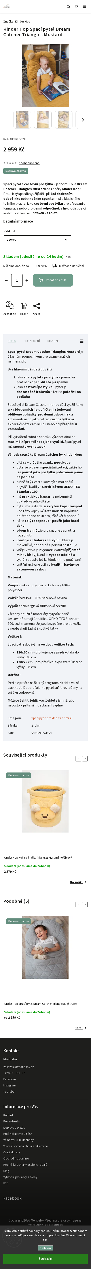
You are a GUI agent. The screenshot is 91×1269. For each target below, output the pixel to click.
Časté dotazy (11, 1152)
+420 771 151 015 (14, 1073)
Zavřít (77, 322)
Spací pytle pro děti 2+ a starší (51, 718)
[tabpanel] (45, 827)
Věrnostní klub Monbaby (18, 1140)
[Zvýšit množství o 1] (27, 280)
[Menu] (84, 6)
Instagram (9, 1085)
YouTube (8, 1092)
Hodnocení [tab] (32, 341)
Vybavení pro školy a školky (20, 1177)
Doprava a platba (14, 1127)
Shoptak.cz (57, 1224)
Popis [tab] (12, 341)
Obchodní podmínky (16, 1158)
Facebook (9, 1079)
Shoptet (39, 1224)
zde (45, 1240)
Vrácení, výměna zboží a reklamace (25, 1146)
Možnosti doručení (71, 266)
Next (86, 759)
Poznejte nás (11, 1121)
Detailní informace (18, 221)
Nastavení (45, 1248)
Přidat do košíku (56, 280)
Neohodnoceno (29, 163)
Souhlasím (46, 1258)
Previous (79, 759)
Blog (6, 1171)
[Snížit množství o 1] (6, 280)
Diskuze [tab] (53, 341)
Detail (79, 882)
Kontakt (8, 1115)
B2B (5, 1183)
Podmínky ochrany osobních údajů (25, 1165)
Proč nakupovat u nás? (17, 1134)
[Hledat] (68, 6)
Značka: (16, 21)
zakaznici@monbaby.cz (18, 1067)
